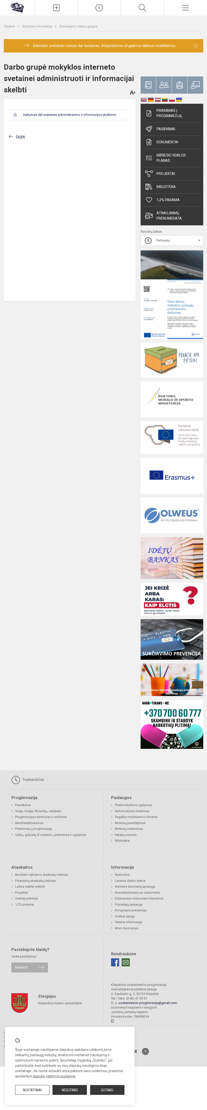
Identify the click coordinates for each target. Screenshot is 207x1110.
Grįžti (20, 137)
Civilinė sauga (125, 916)
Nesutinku (70, 1090)
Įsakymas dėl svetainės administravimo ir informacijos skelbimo (69, 115)
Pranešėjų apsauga (129, 904)
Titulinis (10, 26)
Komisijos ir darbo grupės (78, 26)
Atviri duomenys (126, 928)
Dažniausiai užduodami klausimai (139, 898)
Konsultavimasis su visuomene (137, 892)
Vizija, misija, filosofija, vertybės (38, 811)
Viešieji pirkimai (26, 898)
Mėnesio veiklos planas (171, 158)
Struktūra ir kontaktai (37, 26)
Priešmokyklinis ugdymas (133, 805)
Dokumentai (167, 142)
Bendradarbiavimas (29, 823)
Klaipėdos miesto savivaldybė (60, 1003)
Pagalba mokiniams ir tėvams (136, 817)
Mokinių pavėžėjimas (130, 823)
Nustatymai (32, 1090)
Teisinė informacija (128, 922)
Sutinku (107, 1090)
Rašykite (21, 967)
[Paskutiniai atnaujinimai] (99, 8)
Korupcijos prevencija (130, 910)
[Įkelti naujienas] (56, 8)
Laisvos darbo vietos (130, 881)
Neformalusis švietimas (132, 811)
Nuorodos (122, 875)
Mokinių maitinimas (129, 829)
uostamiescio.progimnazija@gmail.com (148, 1003)
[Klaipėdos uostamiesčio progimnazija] (17, 7)
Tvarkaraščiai (32, 779)
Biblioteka (166, 187)
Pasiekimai (166, 129)
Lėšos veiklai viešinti (30, 886)
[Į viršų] (145, 1051)
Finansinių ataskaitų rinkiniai (35, 881)
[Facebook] (115, 962)
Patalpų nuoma (126, 835)
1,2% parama (168, 200)
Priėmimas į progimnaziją (169, 113)
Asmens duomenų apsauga (135, 886)
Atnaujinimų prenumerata (169, 215)
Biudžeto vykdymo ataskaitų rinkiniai (41, 875)
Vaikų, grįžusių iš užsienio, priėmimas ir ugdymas (50, 835)
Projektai (166, 174)
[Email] (126, 962)
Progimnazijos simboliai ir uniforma (41, 817)
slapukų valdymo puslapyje (54, 1076)
